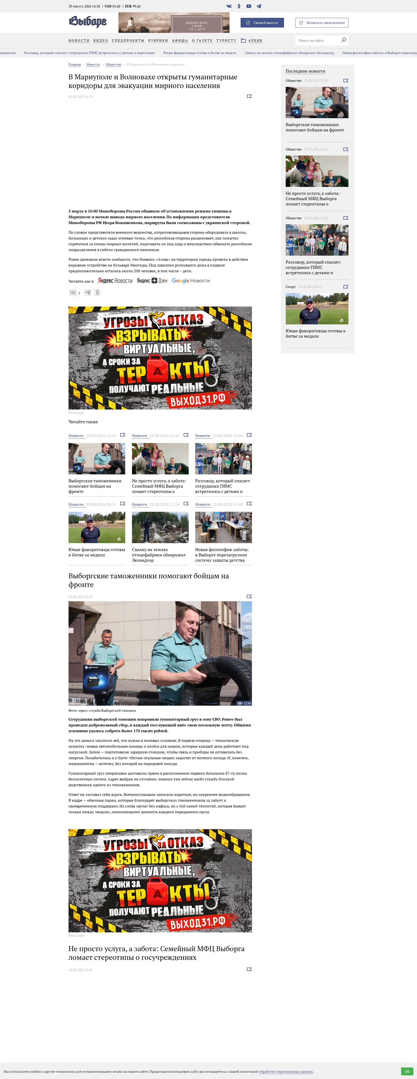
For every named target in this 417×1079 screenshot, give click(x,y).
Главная (75, 64)
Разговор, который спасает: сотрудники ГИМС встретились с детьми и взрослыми (69, 52)
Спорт (291, 287)
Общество (113, 64)
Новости (93, 64)
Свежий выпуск (266, 22)
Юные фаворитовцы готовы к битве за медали (179, 52)
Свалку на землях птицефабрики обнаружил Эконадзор (269, 52)
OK (407, 1071)
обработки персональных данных (286, 1071)
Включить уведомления (326, 22)
